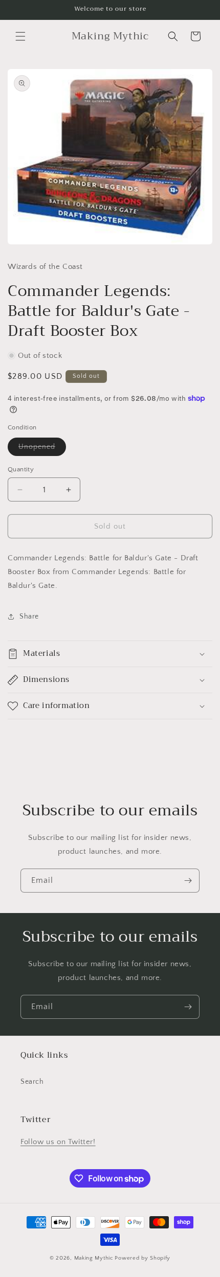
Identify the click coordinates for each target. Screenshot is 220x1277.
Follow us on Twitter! (58, 1141)
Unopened (42, 449)
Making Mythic (94, 1258)
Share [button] (29, 616)
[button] (20, 36)
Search (32, 1082)
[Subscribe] (188, 881)
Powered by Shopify (142, 1258)
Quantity (21, 469)
